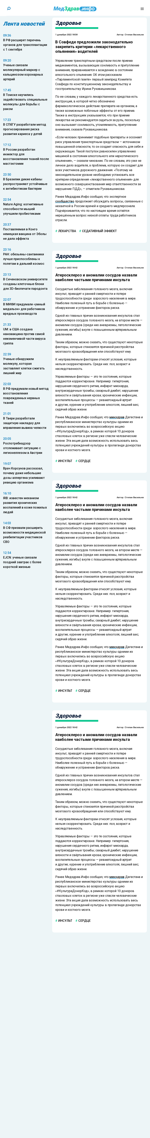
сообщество (64, 201)
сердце (84, 461)
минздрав (116, 417)
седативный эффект (99, 231)
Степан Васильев (134, 34)
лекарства (66, 231)
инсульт (64, 461)
